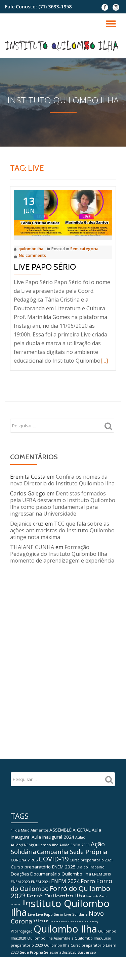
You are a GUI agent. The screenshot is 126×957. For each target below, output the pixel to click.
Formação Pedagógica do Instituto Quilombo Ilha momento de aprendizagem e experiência (62, 553)
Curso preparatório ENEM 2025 (43, 867)
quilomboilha (30, 249)
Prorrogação (22, 931)
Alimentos (39, 830)
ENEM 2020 (20, 882)
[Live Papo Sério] (63, 212)
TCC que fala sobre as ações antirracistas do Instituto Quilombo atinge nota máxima (62, 530)
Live (31, 914)
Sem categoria (84, 249)
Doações (20, 874)
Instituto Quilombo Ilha (60, 908)
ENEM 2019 (101, 874)
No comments (32, 255)
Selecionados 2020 (60, 952)
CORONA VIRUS (24, 860)
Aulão (80, 837)
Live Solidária (76, 914)
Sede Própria (31, 952)
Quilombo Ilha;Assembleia (50, 938)
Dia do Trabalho (90, 867)
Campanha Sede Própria (72, 852)
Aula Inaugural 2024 (53, 837)
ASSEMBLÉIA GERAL (70, 830)
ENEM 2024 (65, 881)
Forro (88, 881)
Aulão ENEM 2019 (74, 845)
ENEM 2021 (40, 882)
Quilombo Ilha (65, 928)
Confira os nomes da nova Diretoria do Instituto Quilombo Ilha (62, 480)
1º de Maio (20, 830)
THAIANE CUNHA (32, 547)
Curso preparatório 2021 (91, 860)
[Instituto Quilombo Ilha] (63, 46)
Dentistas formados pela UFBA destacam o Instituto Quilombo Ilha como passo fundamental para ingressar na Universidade (62, 503)
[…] (104, 360)
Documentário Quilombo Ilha (60, 874)
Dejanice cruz (27, 523)
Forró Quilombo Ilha (56, 896)
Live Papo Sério (45, 267)
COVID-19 (54, 858)
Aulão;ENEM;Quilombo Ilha (34, 845)
